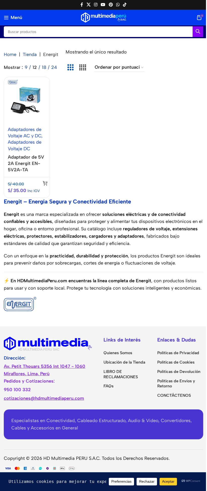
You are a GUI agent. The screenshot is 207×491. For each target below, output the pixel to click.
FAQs (109, 386)
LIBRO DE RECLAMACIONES (121, 374)
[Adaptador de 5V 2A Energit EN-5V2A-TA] (27, 100)
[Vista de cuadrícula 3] (70, 67)
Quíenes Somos (118, 352)
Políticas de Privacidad (178, 352)
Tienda (30, 54)
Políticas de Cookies (176, 362)
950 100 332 (17, 389)
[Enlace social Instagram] (95, 5)
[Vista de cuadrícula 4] (83, 67)
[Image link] (48, 343)
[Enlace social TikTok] (124, 5)
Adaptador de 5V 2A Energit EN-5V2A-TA (26, 163)
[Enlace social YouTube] (103, 5)
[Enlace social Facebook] (82, 5)
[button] (45, 183)
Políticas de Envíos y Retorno (176, 384)
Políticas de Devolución (178, 371)
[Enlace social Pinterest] (110, 5)
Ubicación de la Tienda (124, 362)
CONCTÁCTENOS (174, 395)
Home (10, 54)
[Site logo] (103, 17)
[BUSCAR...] (198, 31)
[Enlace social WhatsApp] (117, 5)
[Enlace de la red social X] (88, 5)
